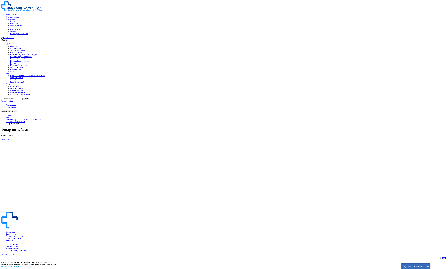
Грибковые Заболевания (15, 122)
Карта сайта (10, 240)
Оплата (13, 32)
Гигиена (13, 46)
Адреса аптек (11, 15)
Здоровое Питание (17, 50)
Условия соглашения (14, 248)
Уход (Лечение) (16, 80)
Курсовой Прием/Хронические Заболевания (28, 76)
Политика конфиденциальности (18, 251)
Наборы (13, 63)
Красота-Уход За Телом (19, 61)
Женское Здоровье (17, 88)
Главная (9, 115)
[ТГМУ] (443, 258)
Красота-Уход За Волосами (21, 57)
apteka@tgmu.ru (12, 246)
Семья (8, 84)
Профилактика (16, 69)
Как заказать (15, 29)
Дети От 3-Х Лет (17, 86)
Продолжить (6, 139)
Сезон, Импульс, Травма (20, 95)
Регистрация (11, 105)
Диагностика (15, 48)
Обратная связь (16, 25)
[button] (415, 266)
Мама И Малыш (16, 90)
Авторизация (11, 107)
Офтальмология (16, 67)
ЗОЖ (8, 44)
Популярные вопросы (19, 34)
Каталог (4, 40)
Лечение (9, 74)
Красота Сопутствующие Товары (23, 55)
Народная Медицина (18, 65)
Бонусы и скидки (12, 17)
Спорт (12, 71)
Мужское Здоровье (17, 92)
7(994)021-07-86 (7, 38)
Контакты (14, 23)
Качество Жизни (16, 52)
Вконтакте (5, 255)
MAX (12, 255)
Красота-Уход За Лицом (19, 59)
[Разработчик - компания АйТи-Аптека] (10, 267)
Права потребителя (13, 238)
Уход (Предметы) (17, 82)
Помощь (9, 27)
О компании (10, 19)
